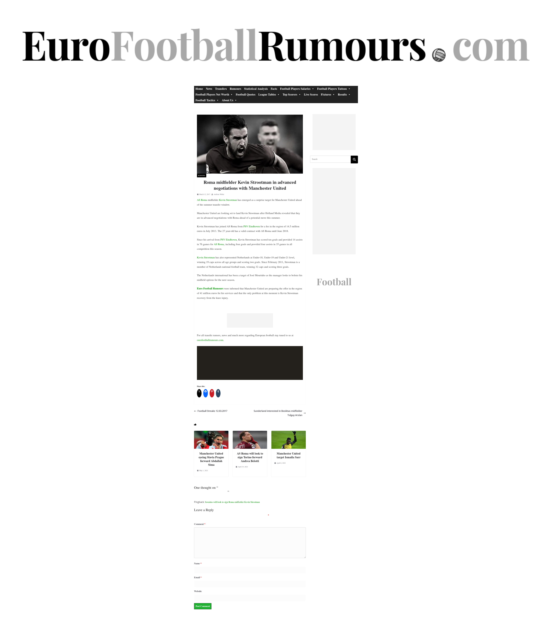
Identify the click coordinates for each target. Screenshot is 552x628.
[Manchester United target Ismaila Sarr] (288, 432)
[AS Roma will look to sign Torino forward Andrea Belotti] (250, 432)
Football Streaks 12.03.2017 (212, 411)
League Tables (267, 94)
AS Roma (202, 200)
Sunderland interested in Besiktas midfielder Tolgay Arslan (278, 413)
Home (199, 89)
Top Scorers (290, 94)
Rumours (235, 89)
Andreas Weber (219, 194)
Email (198, 577)
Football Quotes (245, 94)
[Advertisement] (250, 320)
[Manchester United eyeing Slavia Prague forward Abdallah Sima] (211, 432)
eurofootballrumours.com (210, 340)
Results (342, 94)
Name (198, 563)
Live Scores (311, 94)
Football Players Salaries (295, 89)
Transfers (221, 89)
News (209, 89)
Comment (199, 524)
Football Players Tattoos (332, 89)
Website (198, 591)
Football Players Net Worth (212, 94)
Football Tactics (205, 100)
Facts (274, 89)
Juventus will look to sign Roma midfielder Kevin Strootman (232, 501)
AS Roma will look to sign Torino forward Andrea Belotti (250, 457)
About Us (227, 100)
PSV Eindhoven (251, 226)
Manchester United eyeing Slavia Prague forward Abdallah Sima (211, 459)
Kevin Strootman (228, 200)
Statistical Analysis (256, 89)
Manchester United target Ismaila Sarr (289, 455)
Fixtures (326, 94)
